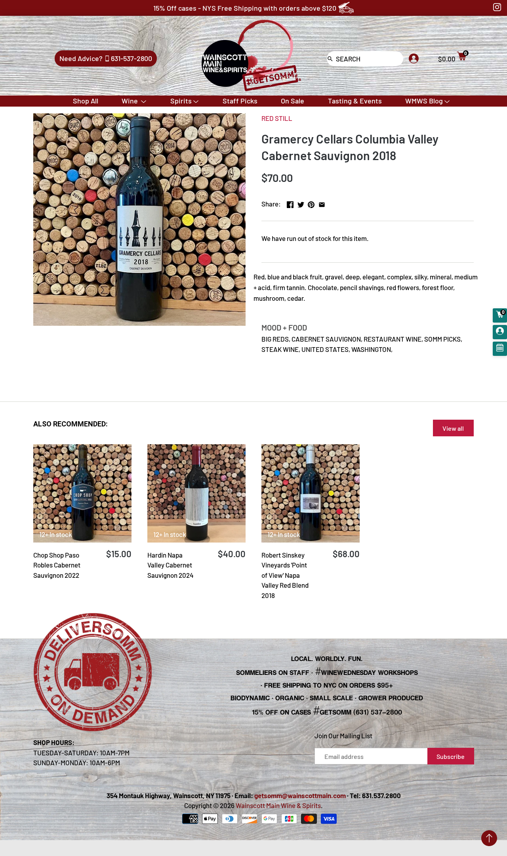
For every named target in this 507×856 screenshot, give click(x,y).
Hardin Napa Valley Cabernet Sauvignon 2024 (170, 565)
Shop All (85, 100)
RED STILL (276, 118)
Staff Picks (240, 100)
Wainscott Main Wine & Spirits (278, 805)
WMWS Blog (424, 100)
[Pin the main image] (311, 203)
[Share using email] (321, 203)
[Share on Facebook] (290, 203)
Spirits (181, 100)
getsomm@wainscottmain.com (300, 795)
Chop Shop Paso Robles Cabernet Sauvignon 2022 (56, 565)
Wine (130, 100)
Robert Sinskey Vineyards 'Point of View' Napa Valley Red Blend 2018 (285, 575)
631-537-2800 (131, 58)
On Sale (292, 100)
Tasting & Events (355, 100)
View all (453, 428)
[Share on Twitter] (300, 203)
